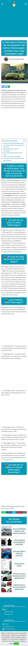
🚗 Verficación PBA (7, 614)
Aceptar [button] (16, 643)
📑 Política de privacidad (9, 629)
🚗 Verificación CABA (8, 611)
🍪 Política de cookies (8, 626)
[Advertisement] (14, 23)
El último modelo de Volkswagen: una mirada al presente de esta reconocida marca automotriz (14, 145)
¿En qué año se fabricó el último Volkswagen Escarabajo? (13, 159)
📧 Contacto (6, 624)
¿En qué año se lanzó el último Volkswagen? (10, 150)
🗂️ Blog (5, 609)
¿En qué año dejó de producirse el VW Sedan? (12, 153)
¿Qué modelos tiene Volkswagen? (11, 156)
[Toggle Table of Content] (23, 141)
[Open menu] (2, 4)
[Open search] (26, 4)
